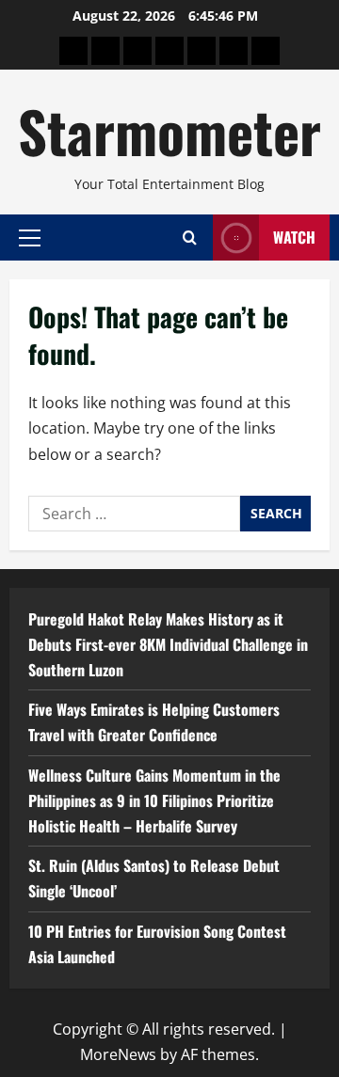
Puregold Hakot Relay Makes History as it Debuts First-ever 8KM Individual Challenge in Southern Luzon (168, 644)
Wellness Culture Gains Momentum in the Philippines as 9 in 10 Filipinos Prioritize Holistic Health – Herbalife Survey (154, 800)
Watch (294, 237)
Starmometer (169, 130)
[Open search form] (190, 237)
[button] (29, 237)
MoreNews (118, 1054)
